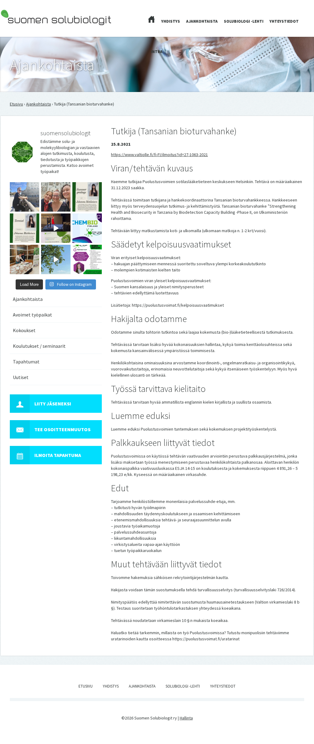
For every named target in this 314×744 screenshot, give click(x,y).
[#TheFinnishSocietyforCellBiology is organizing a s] (87, 259)
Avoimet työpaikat (32, 315)
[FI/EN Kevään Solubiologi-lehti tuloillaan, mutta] (56, 197)
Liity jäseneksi (52, 404)
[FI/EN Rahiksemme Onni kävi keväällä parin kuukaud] (24, 197)
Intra (157, 51)
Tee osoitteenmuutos (62, 429)
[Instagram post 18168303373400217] (56, 259)
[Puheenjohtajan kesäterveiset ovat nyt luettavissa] (24, 228)
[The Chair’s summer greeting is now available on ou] (87, 197)
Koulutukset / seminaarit (39, 346)
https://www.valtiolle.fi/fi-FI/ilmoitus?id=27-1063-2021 (159, 154)
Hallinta (186, 718)
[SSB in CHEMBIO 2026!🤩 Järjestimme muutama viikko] (56, 228)
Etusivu (16, 104)
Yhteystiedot (284, 21)
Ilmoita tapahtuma (57, 455)
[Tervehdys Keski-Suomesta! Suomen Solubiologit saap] (24, 259)
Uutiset (21, 377)
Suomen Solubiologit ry (22, 29)
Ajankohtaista (202, 21)
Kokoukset (24, 330)
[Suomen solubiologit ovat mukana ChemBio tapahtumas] (87, 228)
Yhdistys (170, 21)
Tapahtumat (26, 362)
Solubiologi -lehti (243, 21)
